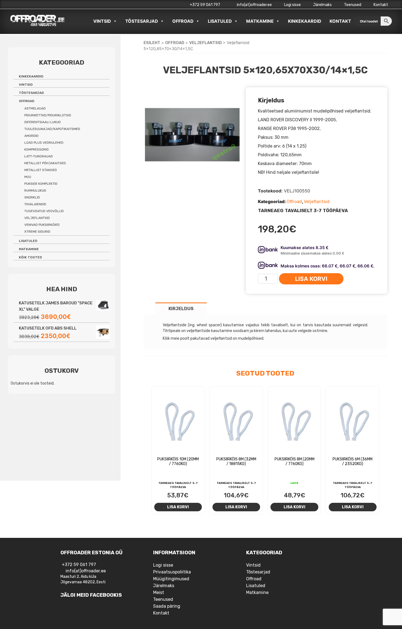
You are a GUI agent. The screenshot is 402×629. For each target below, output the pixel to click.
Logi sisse (292, 4)
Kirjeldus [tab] (181, 308)
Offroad (183, 21)
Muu (27, 177)
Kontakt (381, 4)
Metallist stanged (40, 170)
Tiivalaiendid (35, 204)
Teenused (352, 4)
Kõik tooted (30, 257)
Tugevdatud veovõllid (44, 211)
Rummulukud (35, 190)
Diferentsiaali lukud (42, 122)
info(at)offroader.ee (254, 4)
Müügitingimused (171, 578)
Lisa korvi (311, 278)
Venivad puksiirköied (42, 225)
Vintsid (102, 21)
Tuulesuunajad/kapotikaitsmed (52, 129)
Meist (158, 592)
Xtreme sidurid (37, 231)
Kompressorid (36, 149)
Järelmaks (322, 4)
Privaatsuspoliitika (172, 572)
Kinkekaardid (304, 21)
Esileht (152, 42)
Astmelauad (35, 108)
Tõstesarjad (141, 21)
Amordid (31, 136)
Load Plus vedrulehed (43, 143)
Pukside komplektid (40, 184)
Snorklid (32, 197)
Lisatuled (220, 21)
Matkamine (260, 21)
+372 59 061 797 (205, 4)
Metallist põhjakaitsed (45, 163)
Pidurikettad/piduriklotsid (47, 115)
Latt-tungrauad (38, 156)
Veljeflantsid (205, 42)
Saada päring (166, 606)
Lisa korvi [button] (178, 507)
